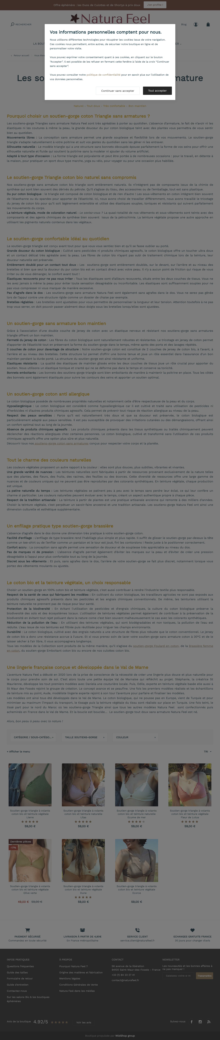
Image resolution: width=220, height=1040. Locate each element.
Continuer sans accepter (117, 90)
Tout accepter (157, 90)
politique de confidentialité (103, 74)
